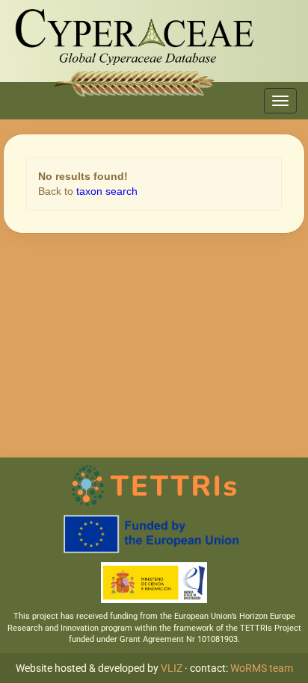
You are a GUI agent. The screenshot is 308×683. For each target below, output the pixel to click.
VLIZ (171, 668)
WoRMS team (261, 668)
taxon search (107, 191)
